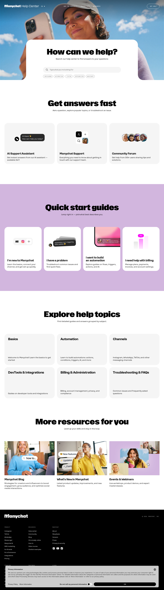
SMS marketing (9, 546)
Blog (30, 537)
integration (79, 76)
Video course (33, 546)
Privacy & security (58, 543)
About (54, 531)
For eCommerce (10, 552)
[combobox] (82, 70)
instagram (47, 76)
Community (32, 534)
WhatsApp (90, 76)
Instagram (8, 531)
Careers (55, 537)
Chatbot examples (34, 549)
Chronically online (34, 540)
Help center (32, 531)
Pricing (6, 558)
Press (54, 540)
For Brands (8, 549)
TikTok (68, 76)
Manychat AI (8, 543)
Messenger (8, 540)
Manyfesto (56, 534)
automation (59, 76)
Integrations (8, 555)
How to (30, 543)
